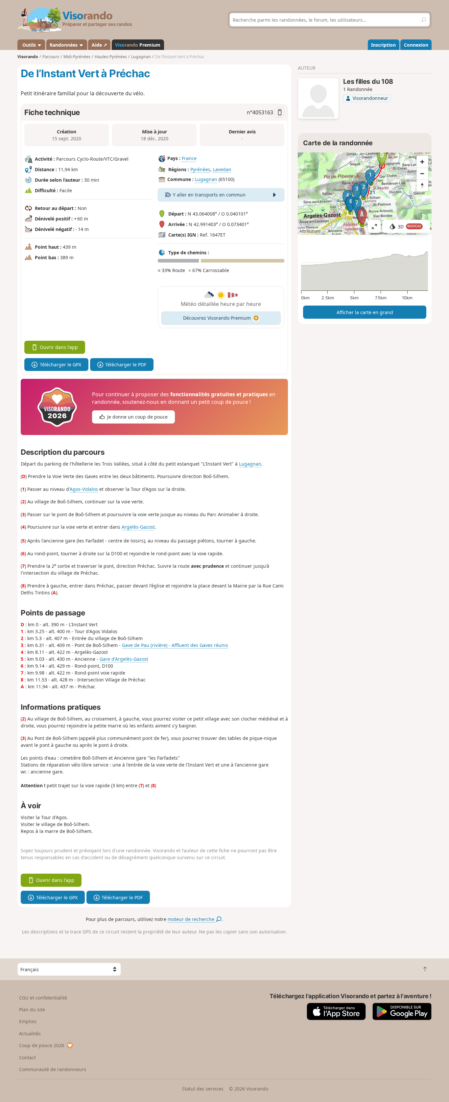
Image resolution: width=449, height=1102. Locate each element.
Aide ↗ (99, 45)
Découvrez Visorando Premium (217, 318)
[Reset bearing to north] (422, 185)
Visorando (27, 56)
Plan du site (32, 1009)
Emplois (27, 1021)
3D (409, 226)
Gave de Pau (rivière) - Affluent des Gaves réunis (175, 645)
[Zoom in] (422, 162)
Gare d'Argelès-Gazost (124, 659)
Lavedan (222, 169)
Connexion (416, 45)
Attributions (310, 231)
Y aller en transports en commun (209, 195)
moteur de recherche (192, 919)
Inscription (383, 45)
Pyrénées (200, 169)
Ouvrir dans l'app (59, 347)
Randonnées (64, 45)
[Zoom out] (422, 173)
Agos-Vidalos (84, 489)
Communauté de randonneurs (52, 1069)
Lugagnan (206, 179)
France (189, 158)
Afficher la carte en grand (365, 312)
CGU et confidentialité (43, 998)
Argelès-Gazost (138, 527)
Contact (27, 1057)
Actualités (30, 1033)
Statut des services (203, 1089)
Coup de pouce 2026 (41, 1045)
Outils (29, 45)
